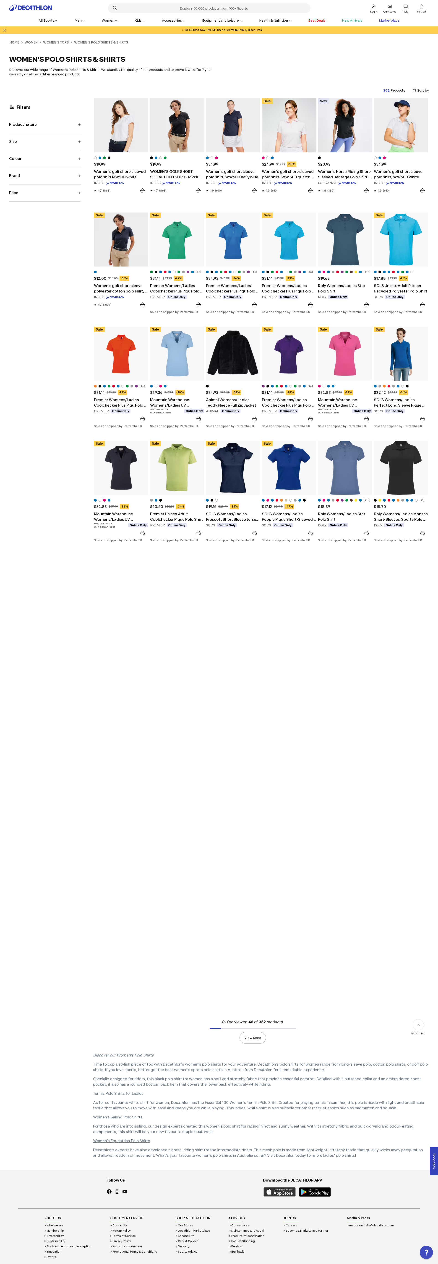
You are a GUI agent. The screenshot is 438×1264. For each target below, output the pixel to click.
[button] (426, 1252)
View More (252, 1038)
